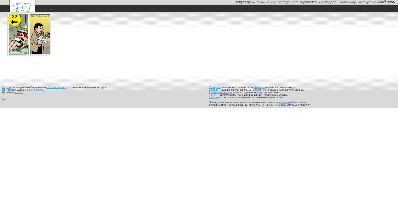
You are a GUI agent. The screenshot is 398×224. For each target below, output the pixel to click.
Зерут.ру (7, 87)
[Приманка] (29, 55)
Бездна (213, 90)
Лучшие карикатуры (220, 92)
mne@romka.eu (34, 90)
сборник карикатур (57, 87)
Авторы (213, 97)
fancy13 (19, 92)
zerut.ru (272, 104)
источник (284, 102)
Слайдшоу (215, 87)
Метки (212, 95)
